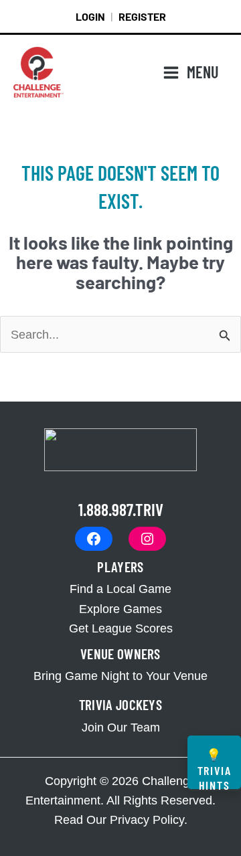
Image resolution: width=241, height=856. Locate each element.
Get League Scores (121, 628)
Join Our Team (121, 727)
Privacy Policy (147, 819)
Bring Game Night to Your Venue (120, 676)
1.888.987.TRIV (120, 509)
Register (142, 16)
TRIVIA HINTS (214, 768)
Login (90, 16)
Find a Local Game (120, 589)
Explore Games (120, 609)
